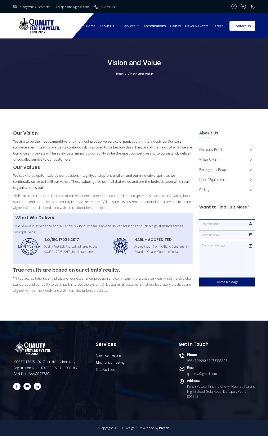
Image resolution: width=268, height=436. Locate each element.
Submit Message (227, 282)
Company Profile (211, 149)
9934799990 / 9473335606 (207, 360)
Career (218, 26)
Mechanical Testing (110, 362)
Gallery (175, 26)
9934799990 (108, 7)
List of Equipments (213, 179)
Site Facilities (105, 369)
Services (129, 26)
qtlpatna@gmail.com (75, 7)
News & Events (196, 26)
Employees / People (213, 169)
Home (90, 26)
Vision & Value (209, 159)
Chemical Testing (108, 355)
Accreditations (155, 26)
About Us (107, 26)
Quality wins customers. (34, 7)
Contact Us (242, 26)
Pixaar (164, 428)
